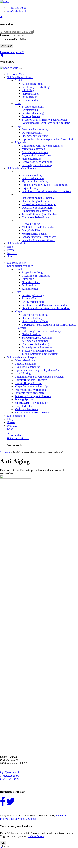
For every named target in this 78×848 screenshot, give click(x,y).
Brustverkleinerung (33, 113)
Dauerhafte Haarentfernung (37, 207)
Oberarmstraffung (32, 132)
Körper (19, 126)
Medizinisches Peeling (34, 233)
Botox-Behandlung (33, 178)
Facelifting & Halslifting (36, 87)
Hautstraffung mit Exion (36, 201)
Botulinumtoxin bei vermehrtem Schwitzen (46, 191)
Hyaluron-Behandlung (35, 181)
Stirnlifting (28, 90)
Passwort (6, 35)
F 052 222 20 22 (9, 778)
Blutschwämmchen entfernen (38, 240)
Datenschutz (20, 818)
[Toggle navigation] (20, 68)
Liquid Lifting (30, 188)
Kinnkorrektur (30, 100)
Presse (11, 249)
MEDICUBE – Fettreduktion (38, 227)
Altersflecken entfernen (35, 152)
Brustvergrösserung (33, 106)
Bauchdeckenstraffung (35, 129)
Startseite (5, 452)
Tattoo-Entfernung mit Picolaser (40, 214)
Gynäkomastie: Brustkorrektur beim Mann (46, 122)
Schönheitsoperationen (20, 77)
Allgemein (20, 142)
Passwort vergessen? (12, 52)
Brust (18, 103)
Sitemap (32, 818)
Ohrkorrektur (29, 96)
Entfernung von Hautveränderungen (42, 145)
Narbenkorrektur (31, 158)
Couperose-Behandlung (35, 217)
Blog (10, 246)
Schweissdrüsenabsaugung (37, 161)
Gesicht (19, 80)
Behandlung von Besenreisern (39, 236)
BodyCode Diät (31, 230)
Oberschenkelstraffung (35, 135)
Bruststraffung (30, 109)
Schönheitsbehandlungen (21, 168)
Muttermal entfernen (33, 148)
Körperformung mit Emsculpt (39, 204)
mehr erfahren (36, 836)
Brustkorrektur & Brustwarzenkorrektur (44, 119)
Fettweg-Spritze (31, 223)
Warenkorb (18, 436)
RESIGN (61, 815)
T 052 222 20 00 (16, 7)
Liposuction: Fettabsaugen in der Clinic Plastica (49, 139)
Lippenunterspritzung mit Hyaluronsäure (45, 184)
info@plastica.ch (16, 10)
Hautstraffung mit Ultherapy (38, 197)
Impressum (6, 818)
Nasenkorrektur (31, 93)
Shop (10, 256)
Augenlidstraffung (32, 83)
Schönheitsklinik (16, 243)
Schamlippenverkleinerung (37, 165)
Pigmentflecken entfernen (36, 155)
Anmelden (6, 46)
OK (3, 842)
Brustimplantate (31, 116)
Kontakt (12, 253)
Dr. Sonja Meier (16, 73)
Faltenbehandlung (32, 175)
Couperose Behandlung (35, 344)
